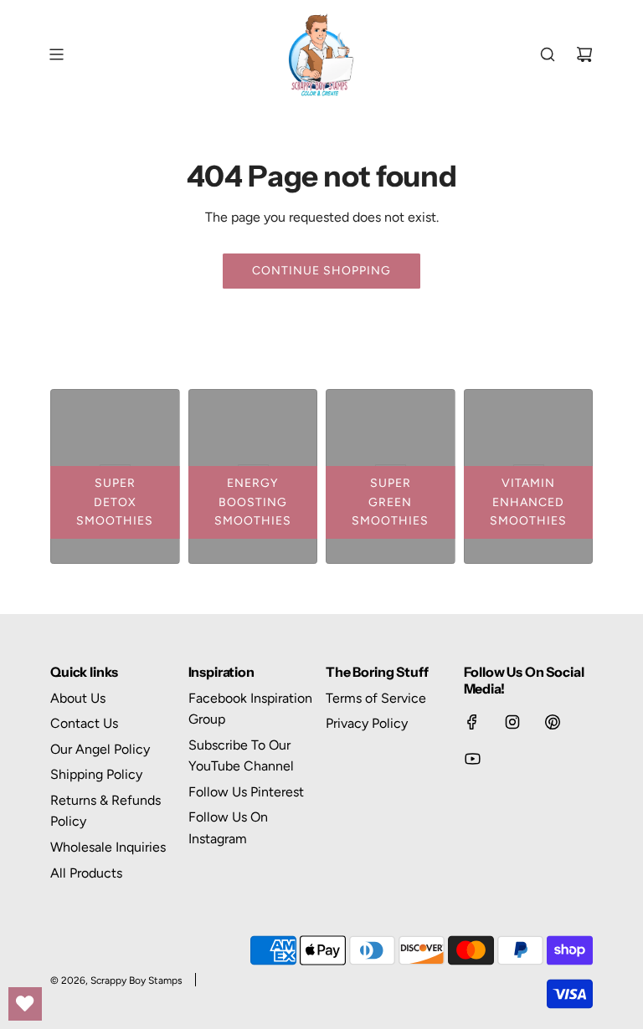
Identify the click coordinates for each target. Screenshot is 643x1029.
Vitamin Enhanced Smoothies (528, 502)
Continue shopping (321, 271)
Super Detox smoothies (114, 502)
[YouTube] (472, 758)
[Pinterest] (552, 722)
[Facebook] (472, 722)
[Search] (547, 54)
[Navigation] (56, 54)
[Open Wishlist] (25, 1004)
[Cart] (584, 54)
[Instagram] (512, 722)
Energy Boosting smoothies (252, 502)
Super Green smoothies (390, 502)
